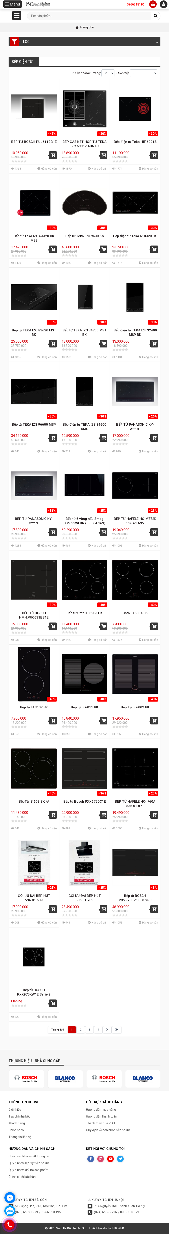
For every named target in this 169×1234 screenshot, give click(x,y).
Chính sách (16, 1130)
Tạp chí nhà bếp (19, 1116)
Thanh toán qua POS (100, 1123)
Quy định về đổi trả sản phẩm (28, 1170)
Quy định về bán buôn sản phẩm (108, 1130)
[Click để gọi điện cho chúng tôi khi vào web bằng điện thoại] (9, 1224)
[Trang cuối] (116, 1029)
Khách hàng (17, 1123)
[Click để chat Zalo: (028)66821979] (9, 1210)
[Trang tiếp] (107, 1029)
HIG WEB (118, 1228)
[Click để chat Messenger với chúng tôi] (9, 1197)
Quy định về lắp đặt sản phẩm (29, 1163)
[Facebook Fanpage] (90, 1159)
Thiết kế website (100, 1228)
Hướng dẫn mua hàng (101, 1109)
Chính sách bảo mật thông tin (29, 1156)
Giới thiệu (15, 1109)
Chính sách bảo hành (23, 1177)
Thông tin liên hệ (20, 1137)
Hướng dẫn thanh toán (101, 1116)
